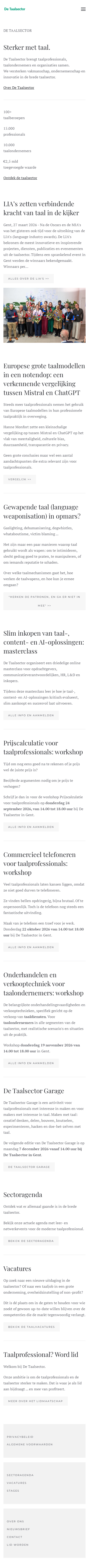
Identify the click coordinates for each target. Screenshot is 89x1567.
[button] (83, 9)
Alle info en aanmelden (31, 715)
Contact (14, 1537)
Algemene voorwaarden (30, 1444)
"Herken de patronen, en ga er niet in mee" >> (44, 601)
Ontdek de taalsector (20, 177)
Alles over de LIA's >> (28, 278)
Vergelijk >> (19, 479)
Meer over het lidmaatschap (35, 1401)
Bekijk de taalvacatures (31, 1326)
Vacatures (17, 1483)
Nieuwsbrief (18, 1529)
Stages (13, 1490)
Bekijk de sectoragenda (31, 1241)
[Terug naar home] (14, 9)
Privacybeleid (20, 1436)
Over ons (15, 1521)
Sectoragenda (20, 1475)
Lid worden (18, 1544)
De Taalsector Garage (29, 1167)
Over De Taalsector (18, 87)
